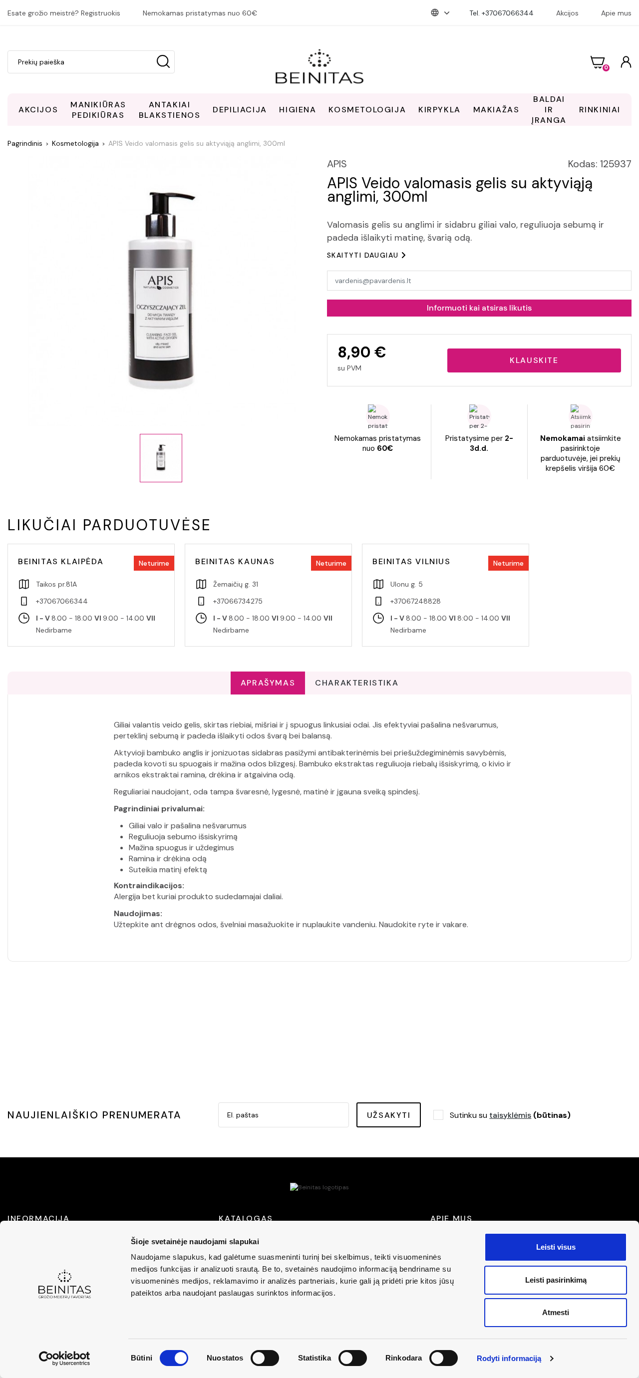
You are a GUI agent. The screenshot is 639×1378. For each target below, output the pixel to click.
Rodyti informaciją (509, 1358)
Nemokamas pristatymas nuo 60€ (200, 12)
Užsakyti (389, 1115)
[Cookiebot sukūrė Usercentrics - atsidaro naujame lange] (64, 1358)
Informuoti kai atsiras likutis (479, 308)
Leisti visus (556, 1247)
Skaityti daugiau (362, 255)
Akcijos (567, 12)
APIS (337, 163)
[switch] (265, 1358)
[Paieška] (163, 61)
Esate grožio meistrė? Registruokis (63, 12)
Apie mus (616, 12)
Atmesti (555, 1312)
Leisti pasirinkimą (556, 1280)
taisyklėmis (510, 1115)
